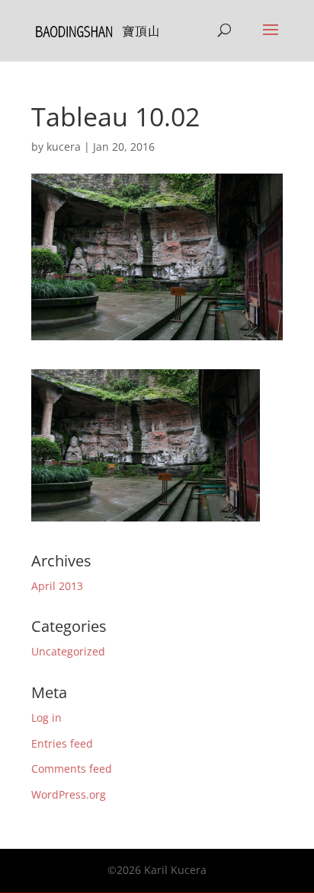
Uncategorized (68, 651)
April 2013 (57, 586)
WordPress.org (68, 794)
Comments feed (71, 768)
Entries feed (62, 743)
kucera (63, 146)
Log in (46, 717)
